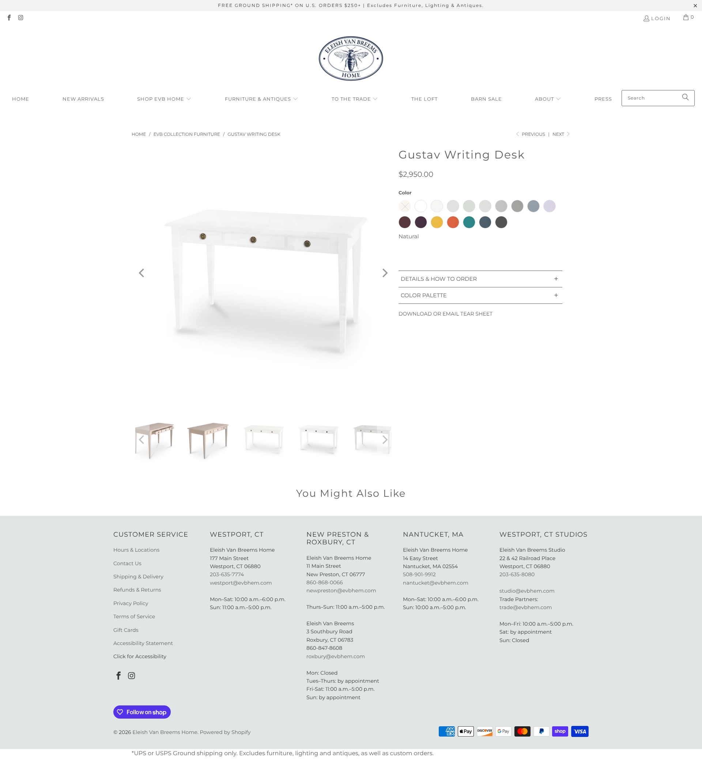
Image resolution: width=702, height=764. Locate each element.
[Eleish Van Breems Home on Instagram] (20, 18)
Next (558, 134)
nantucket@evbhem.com (435, 582)
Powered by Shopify (225, 732)
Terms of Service (134, 616)
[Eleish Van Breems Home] (351, 59)
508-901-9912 (419, 574)
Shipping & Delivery (138, 576)
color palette (479, 295)
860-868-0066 (324, 582)
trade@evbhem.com (525, 607)
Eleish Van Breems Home (164, 732)
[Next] (384, 273)
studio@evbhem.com (527, 591)
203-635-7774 (227, 574)
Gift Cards (126, 630)
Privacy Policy (130, 603)
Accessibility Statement (143, 643)
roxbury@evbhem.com (335, 656)
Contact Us (127, 563)
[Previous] (142, 273)
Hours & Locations (136, 550)
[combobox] (658, 98)
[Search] (685, 98)
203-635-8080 (517, 574)
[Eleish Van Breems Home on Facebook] (8, 18)
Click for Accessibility (139, 656)
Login (661, 18)
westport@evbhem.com (241, 582)
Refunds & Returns (137, 589)
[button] (164, 99)
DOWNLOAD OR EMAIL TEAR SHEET (445, 313)
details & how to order (479, 279)
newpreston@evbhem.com (341, 590)
